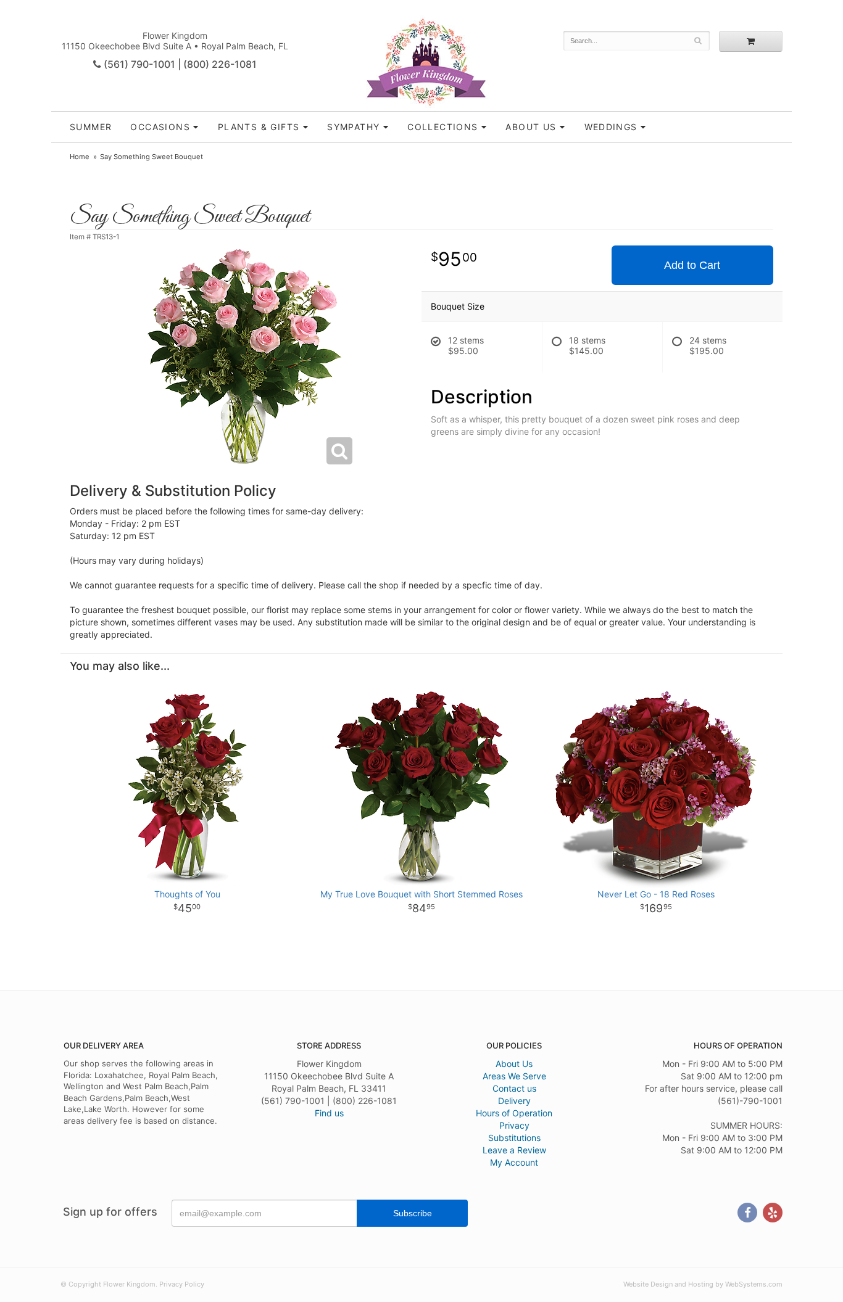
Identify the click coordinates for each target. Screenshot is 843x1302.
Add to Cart (692, 265)
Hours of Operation (514, 1113)
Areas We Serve (514, 1076)
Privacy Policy (181, 1284)
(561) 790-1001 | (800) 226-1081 (179, 64)
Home (79, 156)
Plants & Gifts (259, 127)
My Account (514, 1162)
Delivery (514, 1100)
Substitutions (514, 1137)
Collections (442, 127)
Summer (91, 127)
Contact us (514, 1088)
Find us (329, 1113)
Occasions (160, 127)
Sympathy (353, 127)
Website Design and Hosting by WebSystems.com (703, 1284)
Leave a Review (514, 1150)
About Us (514, 1063)
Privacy (514, 1125)
